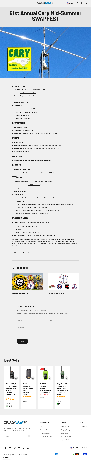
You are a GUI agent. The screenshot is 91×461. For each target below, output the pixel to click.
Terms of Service (60, 313)
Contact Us (83, 426)
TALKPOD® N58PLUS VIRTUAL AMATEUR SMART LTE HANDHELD (45, 388)
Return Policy (65, 426)
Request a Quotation (46, 430)
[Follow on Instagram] (14, 448)
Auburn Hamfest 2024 (20, 294)
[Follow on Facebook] (5, 448)
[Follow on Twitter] (10, 448)
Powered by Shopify (23, 454)
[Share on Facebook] (19, 252)
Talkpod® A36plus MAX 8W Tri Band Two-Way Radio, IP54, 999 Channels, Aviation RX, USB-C (11, 390)
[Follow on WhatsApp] (28, 448)
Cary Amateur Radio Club (28, 93)
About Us (43, 440)
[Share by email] (32, 252)
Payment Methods (66, 440)
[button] (10, 399)
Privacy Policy (49, 313)
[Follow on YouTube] (19, 448)
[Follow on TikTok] (23, 448)
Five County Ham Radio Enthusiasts (41, 181)
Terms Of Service (66, 436)
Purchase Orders (45, 433)
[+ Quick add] (16, 378)
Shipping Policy (65, 430)
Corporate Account (46, 436)
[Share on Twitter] (23, 252)
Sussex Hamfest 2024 (56, 294)
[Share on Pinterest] (28, 252)
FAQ (41, 426)
